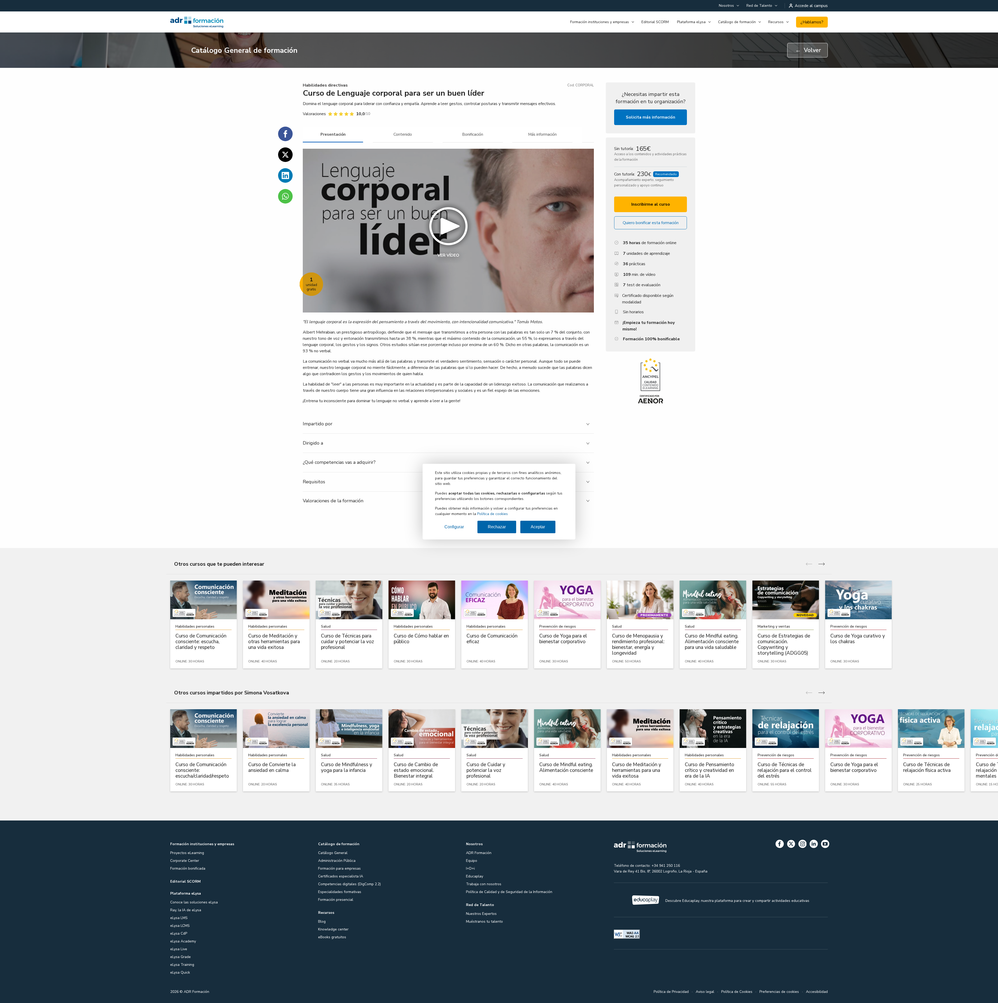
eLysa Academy (183, 941)
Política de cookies (492, 513)
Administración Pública (337, 860)
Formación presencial (335, 899)
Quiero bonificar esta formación (651, 223)
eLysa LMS (179, 917)
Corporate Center (184, 860)
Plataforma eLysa (691, 21)
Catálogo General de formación (244, 50)
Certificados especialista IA (340, 876)
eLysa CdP (178, 933)
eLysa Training (182, 964)
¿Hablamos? (811, 22)
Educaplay (474, 876)
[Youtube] (825, 845)
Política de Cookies (736, 991)
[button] (448, 230)
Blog (322, 921)
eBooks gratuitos (332, 937)
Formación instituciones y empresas (599, 21)
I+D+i (470, 868)
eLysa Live (178, 949)
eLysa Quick (180, 972)
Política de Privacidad (671, 991)
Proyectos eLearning (187, 852)
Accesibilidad (817, 991)
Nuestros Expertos (481, 913)
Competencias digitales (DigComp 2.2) (349, 884)
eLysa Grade (180, 956)
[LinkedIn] (814, 845)
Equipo (471, 860)
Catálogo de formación (737, 21)
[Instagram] (802, 845)
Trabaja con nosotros (483, 884)
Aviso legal (705, 991)
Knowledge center (333, 929)
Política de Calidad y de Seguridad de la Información (509, 891)
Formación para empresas (339, 868)
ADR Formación (478, 852)
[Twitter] (791, 845)
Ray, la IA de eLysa (185, 910)
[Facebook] (780, 845)
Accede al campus (811, 6)
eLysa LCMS (180, 925)
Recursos (776, 21)
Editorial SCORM (655, 21)
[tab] (333, 134)
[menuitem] (728, 5)
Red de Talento (759, 5)
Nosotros (726, 5)
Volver (808, 50)
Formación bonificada (187, 868)
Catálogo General (332, 852)
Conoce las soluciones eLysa (194, 902)
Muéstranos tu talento (484, 921)
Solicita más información (650, 117)
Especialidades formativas (339, 891)
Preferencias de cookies (779, 991)
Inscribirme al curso (650, 204)
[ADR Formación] (221, 22)
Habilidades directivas (325, 85)
